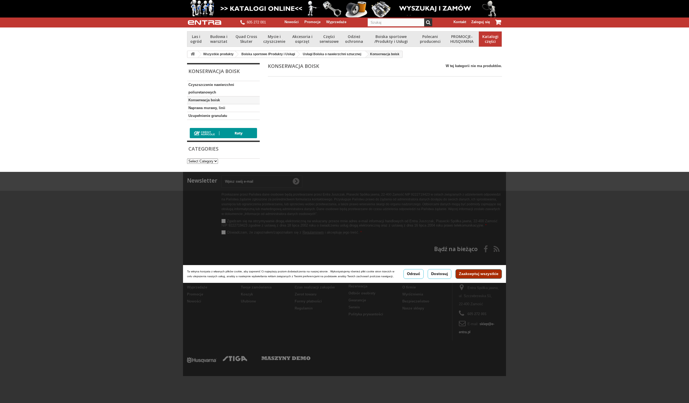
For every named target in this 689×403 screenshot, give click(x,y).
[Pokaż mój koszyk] (498, 22)
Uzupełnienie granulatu (207, 116)
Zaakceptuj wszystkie (478, 274)
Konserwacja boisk (204, 100)
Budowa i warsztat (218, 39)
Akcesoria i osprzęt (302, 39)
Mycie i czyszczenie (274, 39)
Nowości (291, 22)
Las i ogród (196, 39)
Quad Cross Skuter (246, 39)
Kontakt (460, 22)
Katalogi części (490, 39)
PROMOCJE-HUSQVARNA (461, 39)
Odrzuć (413, 274)
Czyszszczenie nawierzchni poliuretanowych (211, 88)
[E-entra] (204, 22)
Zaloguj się (480, 22)
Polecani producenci (430, 39)
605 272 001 (256, 22)
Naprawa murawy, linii (206, 108)
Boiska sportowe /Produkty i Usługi (391, 39)
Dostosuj (439, 274)
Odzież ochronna (354, 39)
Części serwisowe (329, 39)
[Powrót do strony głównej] (193, 54)
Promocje (312, 22)
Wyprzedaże (336, 22)
